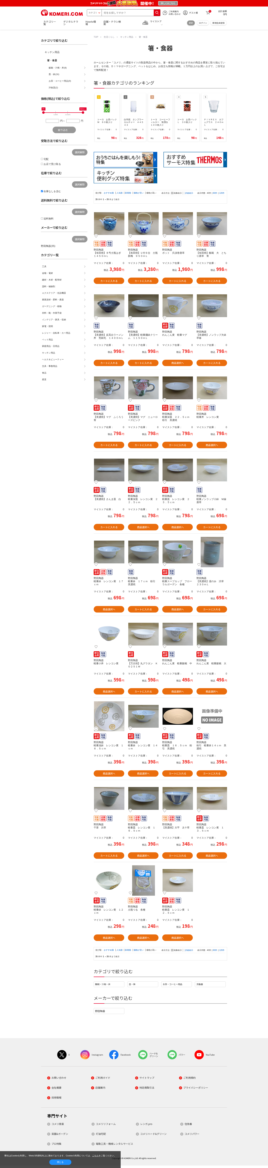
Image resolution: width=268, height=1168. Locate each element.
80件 (215, 193)
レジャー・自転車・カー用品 (56, 333)
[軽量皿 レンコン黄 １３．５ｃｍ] (212, 798)
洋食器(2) (53, 87)
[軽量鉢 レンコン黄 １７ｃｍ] (109, 552)
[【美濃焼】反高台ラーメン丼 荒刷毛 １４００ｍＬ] (109, 305)
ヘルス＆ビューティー (53, 359)
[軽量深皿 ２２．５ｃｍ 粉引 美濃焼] (177, 387)
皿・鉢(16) (54, 74)
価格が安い (139, 193)
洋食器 (199, 984)
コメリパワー (192, 1134)
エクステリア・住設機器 (54, 293)
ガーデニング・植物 (52, 306)
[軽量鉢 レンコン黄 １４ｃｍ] (143, 716)
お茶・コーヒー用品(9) (60, 81)
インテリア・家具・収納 (54, 319)
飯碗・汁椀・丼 (102, 984)
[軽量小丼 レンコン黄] (109, 634)
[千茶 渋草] (109, 798)
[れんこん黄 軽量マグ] (177, 305)
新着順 (128, 193)
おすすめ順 (109, 193)
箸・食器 (52, 60)
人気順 (119, 193)
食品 (44, 373)
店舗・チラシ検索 (112, 23)
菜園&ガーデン (59, 1134)
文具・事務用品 (49, 366)
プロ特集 (56, 1143)
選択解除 (80, 152)
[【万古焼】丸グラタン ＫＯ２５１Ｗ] (143, 634)
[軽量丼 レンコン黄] (212, 387)
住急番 (188, 1124)
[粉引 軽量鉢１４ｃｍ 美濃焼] (212, 716)
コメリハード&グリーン (153, 1134)
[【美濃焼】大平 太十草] (177, 798)
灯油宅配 (101, 1134)
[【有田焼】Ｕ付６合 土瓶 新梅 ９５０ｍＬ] (143, 223)
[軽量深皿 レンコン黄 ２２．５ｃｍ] (143, 469)
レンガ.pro (146, 1124)
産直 (44, 379)
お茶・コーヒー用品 (172, 984)
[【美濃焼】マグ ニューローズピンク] (143, 387)
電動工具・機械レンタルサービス (114, 1143)
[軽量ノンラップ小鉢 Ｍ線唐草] (212, 469)
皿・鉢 (132, 984)
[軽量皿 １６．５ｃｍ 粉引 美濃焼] (177, 716)
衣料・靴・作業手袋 (52, 313)
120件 (221, 193)
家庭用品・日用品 (50, 346)
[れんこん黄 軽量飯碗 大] (212, 634)
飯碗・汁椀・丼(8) (58, 67)
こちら (95, 1155)
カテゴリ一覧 (49, 23)
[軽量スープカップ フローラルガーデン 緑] (177, 552)
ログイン (203, 22)
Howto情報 (90, 23)
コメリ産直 (57, 1124)
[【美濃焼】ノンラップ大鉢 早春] (212, 305)
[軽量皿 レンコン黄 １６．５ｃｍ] (143, 798)
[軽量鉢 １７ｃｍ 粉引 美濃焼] (143, 552)
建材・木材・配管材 (52, 280)
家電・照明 (47, 326)
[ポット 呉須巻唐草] (177, 223)
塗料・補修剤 (48, 286)
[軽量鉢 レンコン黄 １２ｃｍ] (109, 880)
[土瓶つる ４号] (143, 880)
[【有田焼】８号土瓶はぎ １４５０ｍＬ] (109, 223)
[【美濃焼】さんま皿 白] (109, 469)
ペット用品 (47, 339)
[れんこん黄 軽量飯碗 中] (177, 634)
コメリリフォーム (106, 1124)
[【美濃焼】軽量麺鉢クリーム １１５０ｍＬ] (143, 305)
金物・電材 (47, 273)
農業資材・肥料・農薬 (53, 299)
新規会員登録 (218, 22)
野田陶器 (100, 1011)
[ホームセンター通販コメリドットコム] (62, 15)
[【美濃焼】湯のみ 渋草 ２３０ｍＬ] (212, 552)
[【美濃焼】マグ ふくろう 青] (109, 387)
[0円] (43, 112)
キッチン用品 (52, 52)
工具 (44, 266)
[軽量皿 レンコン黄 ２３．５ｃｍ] (177, 469)
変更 (191, 22)
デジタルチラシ (70, 23)
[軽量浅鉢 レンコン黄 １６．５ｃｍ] (109, 716)
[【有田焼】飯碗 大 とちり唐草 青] (212, 223)
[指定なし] (83, 112)
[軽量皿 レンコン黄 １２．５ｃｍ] (177, 880)
